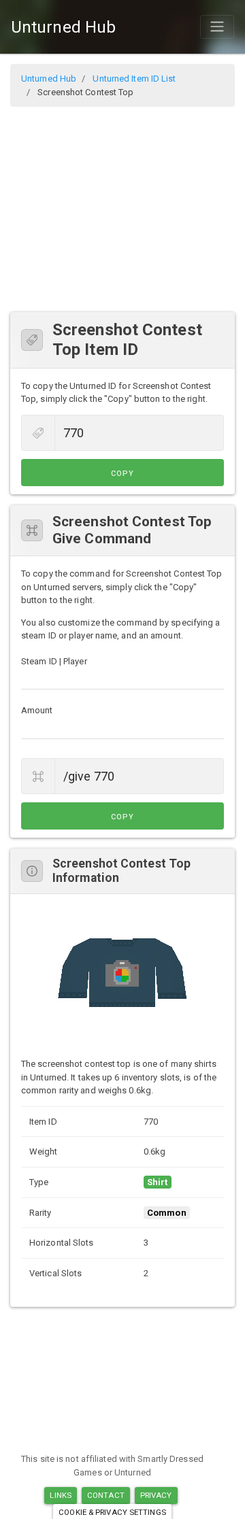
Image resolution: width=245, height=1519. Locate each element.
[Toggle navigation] (217, 26)
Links (60, 1495)
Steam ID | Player (54, 661)
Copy (122, 473)
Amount (37, 710)
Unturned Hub (63, 27)
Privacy (156, 1495)
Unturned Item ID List (134, 78)
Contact (106, 1495)
